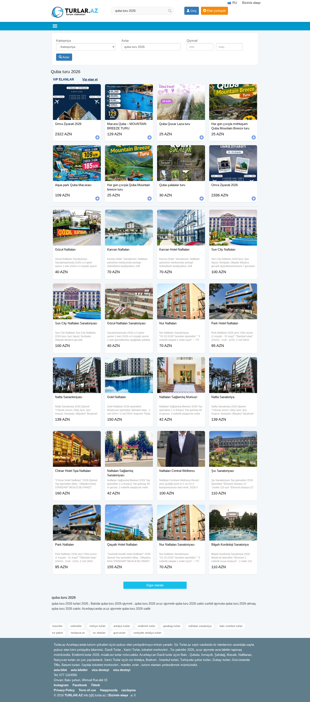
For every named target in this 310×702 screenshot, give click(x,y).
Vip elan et (90, 79)
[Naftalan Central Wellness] (181, 436)
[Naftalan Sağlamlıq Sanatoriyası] (129, 436)
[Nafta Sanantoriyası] (77, 362)
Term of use (87, 690)
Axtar (65, 57)
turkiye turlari (97, 626)
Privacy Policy (64, 690)
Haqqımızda (108, 690)
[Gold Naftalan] (129, 362)
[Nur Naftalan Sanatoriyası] (181, 510)
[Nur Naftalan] (181, 288)
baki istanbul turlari (231, 626)
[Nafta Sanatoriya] (233, 362)
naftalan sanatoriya (200, 626)
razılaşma (128, 690)
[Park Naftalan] (77, 510)
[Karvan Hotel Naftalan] (181, 215)
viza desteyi (100, 670)
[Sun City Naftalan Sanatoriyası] (77, 288)
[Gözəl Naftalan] (77, 215)
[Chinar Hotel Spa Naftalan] (77, 436)
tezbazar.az (78, 632)
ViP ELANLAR (63, 79)
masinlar (57, 626)
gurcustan (119, 632)
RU (234, 2)
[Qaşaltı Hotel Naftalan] (129, 510)
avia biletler (79, 670)
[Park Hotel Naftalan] (233, 288)
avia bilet (60, 670)
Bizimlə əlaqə (251, 2)
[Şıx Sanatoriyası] (233, 436)
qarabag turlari (171, 626)
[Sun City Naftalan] (233, 215)
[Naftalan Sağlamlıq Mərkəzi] (181, 362)
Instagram (61, 685)
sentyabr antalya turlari (147, 632)
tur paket (57, 632)
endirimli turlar (146, 626)
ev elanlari (99, 632)
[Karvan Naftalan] (129, 215)
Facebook (80, 685)
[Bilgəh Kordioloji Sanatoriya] (233, 510)
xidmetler (76, 626)
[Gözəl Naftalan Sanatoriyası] (129, 288)
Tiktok (95, 685)
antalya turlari (121, 626)
